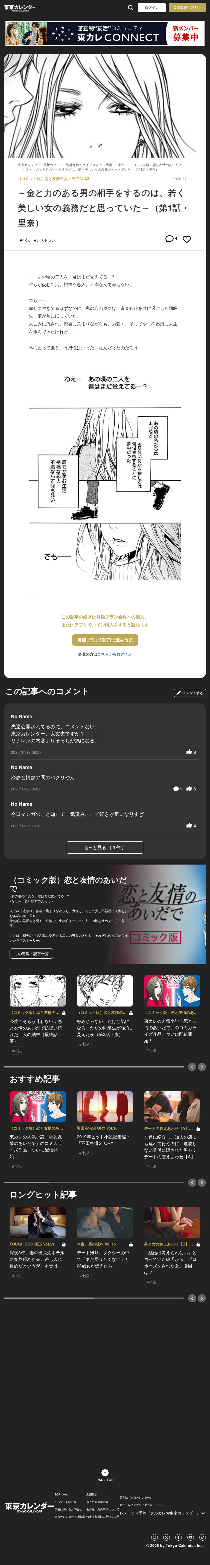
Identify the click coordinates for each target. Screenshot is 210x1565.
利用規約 (91, 1494)
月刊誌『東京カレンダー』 (136, 1497)
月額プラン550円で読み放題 (105, 640)
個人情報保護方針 (97, 1501)
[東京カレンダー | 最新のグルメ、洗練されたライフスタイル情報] (19, 7)
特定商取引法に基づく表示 (102, 1516)
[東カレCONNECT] (105, 33)
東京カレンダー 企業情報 (70, 1516)
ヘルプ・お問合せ (66, 1501)
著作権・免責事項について (102, 1509)
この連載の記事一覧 (31, 953)
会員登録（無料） (187, 7)
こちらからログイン (114, 654)
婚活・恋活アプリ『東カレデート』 (142, 1504)
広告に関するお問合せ (68, 1509)
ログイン (152, 7)
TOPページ (62, 1494)
